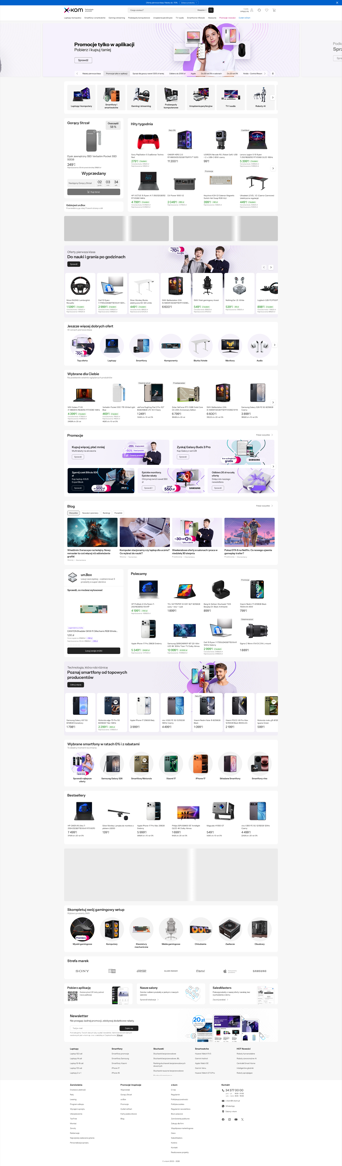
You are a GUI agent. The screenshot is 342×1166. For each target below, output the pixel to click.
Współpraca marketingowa (182, 1126)
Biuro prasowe (177, 1112)
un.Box (123, 1097)
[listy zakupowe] (266, 10)
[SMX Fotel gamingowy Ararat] (207, 303)
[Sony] (82, 969)
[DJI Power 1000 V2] (185, 198)
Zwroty (73, 1126)
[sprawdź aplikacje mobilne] (98, 991)
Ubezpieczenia (76, 1112)
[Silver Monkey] (171, 969)
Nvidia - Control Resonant (248, 73)
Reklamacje (74, 1131)
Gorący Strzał (126, 1092)
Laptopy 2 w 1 (75, 1071)
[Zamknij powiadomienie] (337, 2)
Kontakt (174, 1145)
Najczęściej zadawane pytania (82, 1136)
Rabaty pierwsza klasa (85, 73)
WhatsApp (230, 1104)
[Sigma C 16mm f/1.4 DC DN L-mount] (257, 643)
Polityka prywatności (179, 1097)
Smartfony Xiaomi (119, 1061)
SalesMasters (176, 1136)
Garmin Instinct (201, 1056)
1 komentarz (132, 557)
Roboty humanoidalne (246, 1051)
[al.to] (112, 969)
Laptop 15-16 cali (76, 1061)
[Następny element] (272, 97)
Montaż (73, 1121)
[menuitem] (246, 10)
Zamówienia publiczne (180, 1116)
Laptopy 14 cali (76, 1056)
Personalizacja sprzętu (79, 1141)
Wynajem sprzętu (77, 1107)
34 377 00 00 (234, 1088)
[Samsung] (259, 969)
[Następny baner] (264, 73)
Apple (186, 73)
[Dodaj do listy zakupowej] (162, 131)
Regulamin (175, 1092)
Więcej (120, 1033)
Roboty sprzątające (244, 1071)
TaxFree (73, 1116)
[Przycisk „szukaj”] (211, 10)
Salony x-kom (231, 1109)
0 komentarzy (189, 557)
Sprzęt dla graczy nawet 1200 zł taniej (142, 73)
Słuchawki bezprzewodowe (164, 1051)
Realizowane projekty (180, 1150)
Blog (71, 506)
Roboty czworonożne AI (247, 1056)
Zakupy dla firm (177, 1121)
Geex (173, 1131)
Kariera (174, 1141)
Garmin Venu (200, 1066)
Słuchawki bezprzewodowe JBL (166, 1056)
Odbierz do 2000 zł (171, 73)
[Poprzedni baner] (77, 73)
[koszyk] (274, 10)
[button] (162, 131)
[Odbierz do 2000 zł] (171, 50)
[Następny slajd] (271, 267)
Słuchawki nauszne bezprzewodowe (168, 1069)
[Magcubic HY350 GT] (223, 826)
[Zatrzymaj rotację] (273, 73)
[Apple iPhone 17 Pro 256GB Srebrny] (148, 643)
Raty (72, 1092)
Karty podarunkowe (129, 1112)
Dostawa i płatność (78, 1088)
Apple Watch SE (202, 1061)
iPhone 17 (115, 1066)
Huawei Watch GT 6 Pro (205, 1071)
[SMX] (200, 969)
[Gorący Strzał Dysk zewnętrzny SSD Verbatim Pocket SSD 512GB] (93, 158)
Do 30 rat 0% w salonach (205, 73)
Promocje (75, 435)
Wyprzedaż (125, 1088)
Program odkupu (77, 1102)
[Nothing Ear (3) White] (239, 303)
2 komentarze (81, 557)
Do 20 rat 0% (226, 73)
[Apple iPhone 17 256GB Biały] (144, 721)
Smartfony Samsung (120, 1056)
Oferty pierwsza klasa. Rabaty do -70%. (162, 2)
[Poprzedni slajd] (264, 267)
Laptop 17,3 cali (76, 1066)
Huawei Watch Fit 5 (203, 1051)
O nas (173, 1088)
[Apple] (230, 969)
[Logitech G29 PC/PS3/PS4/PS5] (271, 303)
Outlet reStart (126, 1107)
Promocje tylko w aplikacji (110, 73)
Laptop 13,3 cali (76, 1051)
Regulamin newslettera (180, 1107)
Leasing (73, 1097)
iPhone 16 (116, 1071)
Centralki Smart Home (246, 1061)
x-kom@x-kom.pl (233, 1099)
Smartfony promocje (120, 1051)
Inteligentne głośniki (245, 1066)
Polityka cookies (177, 1102)
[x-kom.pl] (78, 10)
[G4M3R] (141, 969)
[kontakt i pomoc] (259, 10)
